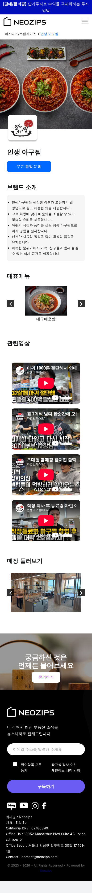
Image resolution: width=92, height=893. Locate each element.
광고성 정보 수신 (64, 765)
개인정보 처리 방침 (65, 770)
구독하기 (46, 786)
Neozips (46, 870)
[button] (10, 303)
